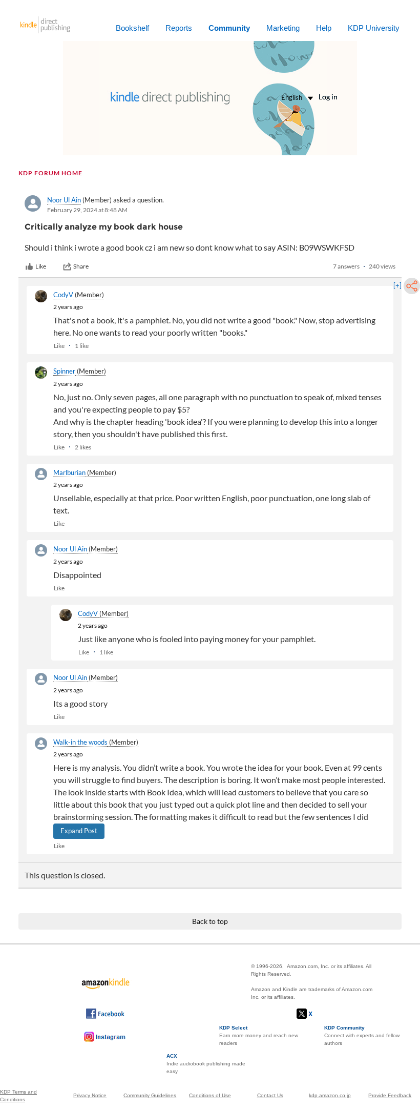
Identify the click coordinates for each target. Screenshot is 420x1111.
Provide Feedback (389, 1095)
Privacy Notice (90, 1095)
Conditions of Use (210, 1095)
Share (81, 266)
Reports (178, 28)
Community (229, 28)
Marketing (283, 28)
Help (323, 28)
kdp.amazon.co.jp (330, 1095)
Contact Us (270, 1095)
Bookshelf (132, 28)
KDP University (374, 28)
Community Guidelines (149, 1095)
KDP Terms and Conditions (18, 1095)
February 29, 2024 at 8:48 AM (87, 210)
